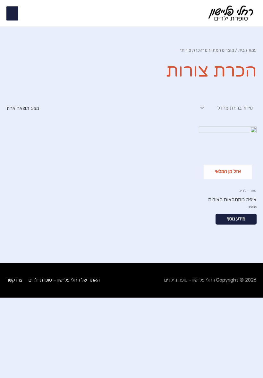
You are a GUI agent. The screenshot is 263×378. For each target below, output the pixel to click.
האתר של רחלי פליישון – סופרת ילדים (64, 280)
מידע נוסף (236, 219)
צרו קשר (14, 280)
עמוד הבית (247, 50)
